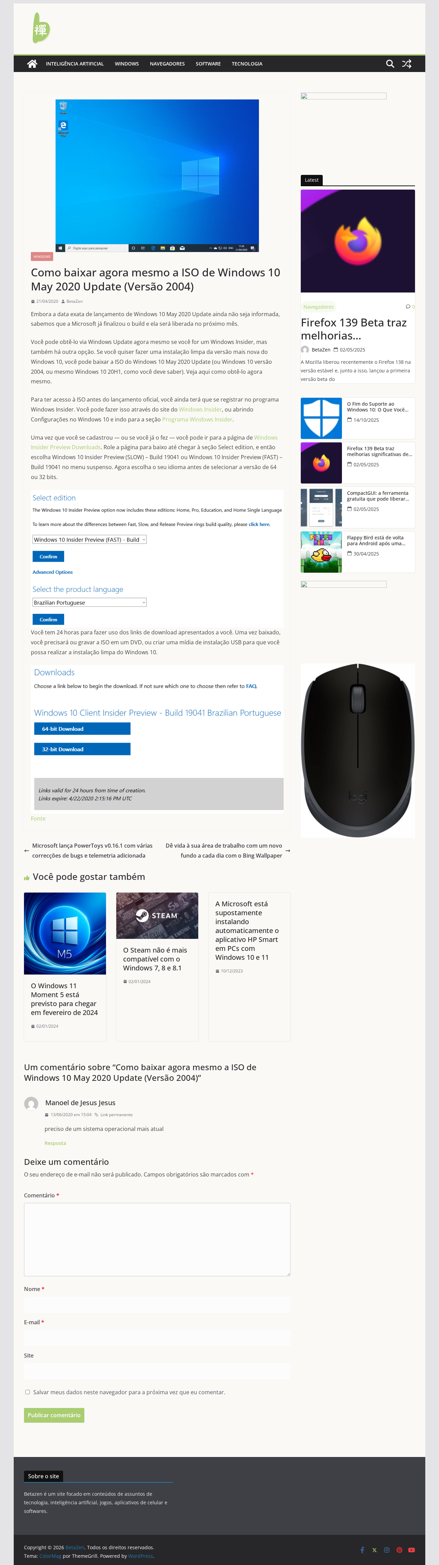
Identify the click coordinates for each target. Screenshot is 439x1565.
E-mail (34, 1322)
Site (29, 1355)
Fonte (38, 818)
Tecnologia (247, 63)
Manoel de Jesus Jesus (80, 1102)
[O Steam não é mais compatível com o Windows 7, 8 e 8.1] (157, 897)
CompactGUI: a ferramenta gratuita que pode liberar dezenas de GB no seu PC (377, 496)
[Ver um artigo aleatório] (407, 64)
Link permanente (116, 1115)
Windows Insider (200, 409)
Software (208, 63)
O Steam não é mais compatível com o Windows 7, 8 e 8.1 (155, 958)
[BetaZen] (32, 64)
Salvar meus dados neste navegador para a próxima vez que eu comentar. (129, 1392)
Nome (34, 1289)
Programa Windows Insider (197, 419)
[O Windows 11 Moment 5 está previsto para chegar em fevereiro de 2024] (65, 897)
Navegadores (167, 63)
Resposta (55, 1143)
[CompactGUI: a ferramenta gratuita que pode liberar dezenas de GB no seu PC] (321, 507)
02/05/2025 (352, 349)
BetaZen (75, 301)
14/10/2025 (366, 420)
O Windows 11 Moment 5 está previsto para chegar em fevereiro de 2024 (64, 999)
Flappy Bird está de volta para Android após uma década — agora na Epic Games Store (375, 541)
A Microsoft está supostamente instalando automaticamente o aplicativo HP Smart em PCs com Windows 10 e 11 (247, 930)
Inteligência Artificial (75, 63)
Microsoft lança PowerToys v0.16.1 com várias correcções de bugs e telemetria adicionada (92, 850)
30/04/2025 (366, 553)
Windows (127, 63)
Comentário (41, 1195)
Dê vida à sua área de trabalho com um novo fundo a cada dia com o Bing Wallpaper (224, 850)
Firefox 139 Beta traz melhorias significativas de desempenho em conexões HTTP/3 (354, 329)
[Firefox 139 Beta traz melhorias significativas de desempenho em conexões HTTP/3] (358, 241)
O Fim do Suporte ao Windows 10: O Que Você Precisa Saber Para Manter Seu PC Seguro (378, 407)
